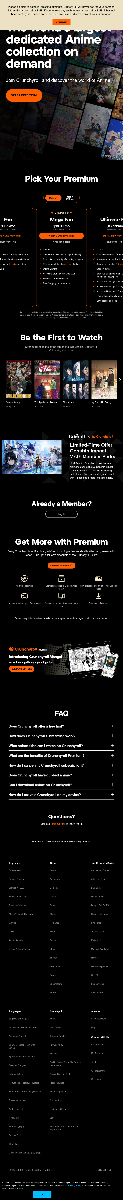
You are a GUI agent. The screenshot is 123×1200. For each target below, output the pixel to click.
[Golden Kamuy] (19, 384)
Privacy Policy (74, 1185)
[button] (103, 1170)
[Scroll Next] (120, 380)
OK (42, 1194)
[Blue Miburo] (75, 384)
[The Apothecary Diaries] (47, 384)
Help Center (58, 824)
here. (20, 1188)
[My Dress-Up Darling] (104, 384)
